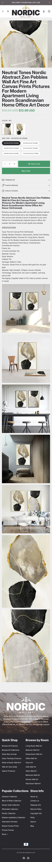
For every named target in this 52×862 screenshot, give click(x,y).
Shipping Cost (10, 180)
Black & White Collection (11, 801)
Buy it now (26, 171)
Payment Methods (11, 185)
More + (5, 834)
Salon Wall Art (31, 771)
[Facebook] (23, 858)
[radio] (7, 129)
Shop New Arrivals (9, 754)
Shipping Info (35, 805)
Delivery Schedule (11, 191)
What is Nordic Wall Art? (11, 762)
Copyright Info (36, 813)
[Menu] (3, 11)
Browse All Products (10, 746)
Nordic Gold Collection (11, 805)
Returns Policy (36, 809)
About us (33, 796)
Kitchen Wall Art (32, 779)
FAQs (32, 817)
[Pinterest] (28, 858)
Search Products (8, 771)
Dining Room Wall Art (34, 754)
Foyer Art (29, 762)
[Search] (8, 11)
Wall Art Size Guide (9, 767)
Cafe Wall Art (31, 767)
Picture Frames (8, 830)
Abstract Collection (9, 796)
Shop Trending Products (11, 758)
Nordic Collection (8, 813)
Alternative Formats (9, 822)
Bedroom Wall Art (32, 750)
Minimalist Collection (10, 809)
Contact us (34, 801)
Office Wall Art (31, 758)
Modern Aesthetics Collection (13, 817)
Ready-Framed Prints (10, 826)
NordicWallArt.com (28, 852)
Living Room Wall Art (34, 746)
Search (33, 822)
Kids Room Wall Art (33, 783)
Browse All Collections (10, 750)
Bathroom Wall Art (33, 775)
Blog (32, 826)
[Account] (43, 11)
